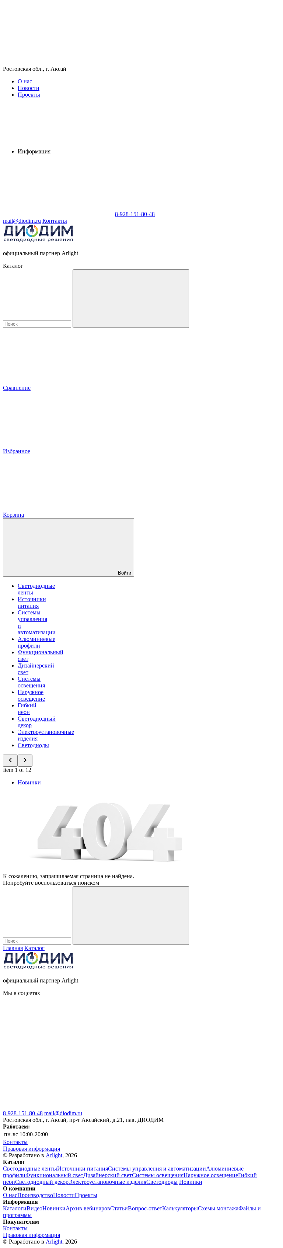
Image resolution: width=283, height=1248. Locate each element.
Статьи (119, 1208)
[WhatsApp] (58, 214)
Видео (34, 1208)
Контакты (54, 221)
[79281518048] (58, 1106)
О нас (25, 81)
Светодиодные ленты (30, 1168)
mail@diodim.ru (63, 1113)
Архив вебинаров (88, 1208)
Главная (13, 948)
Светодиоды (33, 745)
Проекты (29, 94)
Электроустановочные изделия (107, 1182)
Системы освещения (31, 682)
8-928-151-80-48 (23, 1113)
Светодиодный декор (42, 1182)
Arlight (54, 1155)
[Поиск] (131, 298)
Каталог (34, 948)
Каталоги (15, 1208)
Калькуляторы (180, 1208)
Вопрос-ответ (145, 1208)
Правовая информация (31, 1148)
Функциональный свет (54, 1175)
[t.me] (168, 1106)
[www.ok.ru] (168, 1050)
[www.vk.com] (58, 1050)
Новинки (29, 782)
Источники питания (32, 602)
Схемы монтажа (218, 1208)
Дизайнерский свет (107, 1175)
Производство (35, 1195)
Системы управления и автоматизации (157, 1168)
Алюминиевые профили (36, 642)
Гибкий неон (27, 708)
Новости (28, 88)
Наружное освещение (31, 695)
